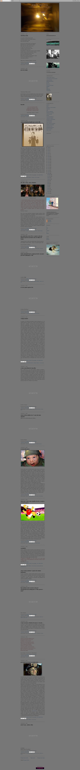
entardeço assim (24, 35)
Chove (47, 106)
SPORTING (48, 89)
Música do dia (40, 100)
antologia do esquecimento (50, 119)
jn (46, 231)
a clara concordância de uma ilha (28, 368)
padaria (33, 177)
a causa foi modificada (49, 116)
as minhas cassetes (33, 100)
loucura (41, 248)
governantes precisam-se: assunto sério (29, 662)
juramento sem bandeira (50, 124)
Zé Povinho (37, 177)
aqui (25, 561)
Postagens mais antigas (41, 757)
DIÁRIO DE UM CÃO (49, 81)
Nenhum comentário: (25, 63)
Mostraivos (48, 83)
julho (48, 182)
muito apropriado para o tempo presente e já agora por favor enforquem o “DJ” (32, 254)
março (48, 188)
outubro (48, 177)
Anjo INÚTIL (40, 5)
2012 (48, 168)
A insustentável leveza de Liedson (51, 78)
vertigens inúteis (24, 318)
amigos (27, 100)
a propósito (23, 548)
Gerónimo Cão (49, 221)
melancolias (28, 633)
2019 (48, 158)
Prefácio (47, 238)
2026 (48, 147)
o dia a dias (25, 617)
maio (48, 185)
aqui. (28, 561)
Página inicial (33, 757)
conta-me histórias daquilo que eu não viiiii (30, 122)
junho (48, 183)
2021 (48, 155)
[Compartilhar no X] (32, 63)
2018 (48, 159)
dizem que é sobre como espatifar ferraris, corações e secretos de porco (33, 502)
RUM (47, 87)
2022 (48, 153)
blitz (47, 227)
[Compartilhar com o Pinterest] (34, 63)
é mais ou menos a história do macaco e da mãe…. (32, 623)
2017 (48, 161)
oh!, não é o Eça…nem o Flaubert (28, 182)
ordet (47, 110)
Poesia (27, 64)
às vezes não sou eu (25, 449)
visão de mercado (49, 114)
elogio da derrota (49, 122)
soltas (42, 633)
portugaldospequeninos (50, 127)
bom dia (22, 104)
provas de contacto (49, 128)
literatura (37, 248)
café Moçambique (49, 120)
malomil (47, 115)
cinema (33, 248)
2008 (48, 193)
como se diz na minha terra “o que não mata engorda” (31, 415)
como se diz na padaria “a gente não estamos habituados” (31, 571)
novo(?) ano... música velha (27, 725)
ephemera (47, 104)
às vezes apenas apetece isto (27, 287)
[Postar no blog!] (30, 63)
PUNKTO (47, 86)
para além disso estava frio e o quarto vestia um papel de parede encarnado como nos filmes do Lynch (31, 237)
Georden (47, 82)
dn (46, 229)
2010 (48, 171)
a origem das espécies (49, 118)
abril (48, 186)
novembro (49, 176)
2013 (48, 167)
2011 (48, 170)
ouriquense (48, 108)
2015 (48, 164)
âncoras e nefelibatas (49, 111)
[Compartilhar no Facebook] (33, 63)
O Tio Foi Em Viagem (49, 85)
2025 (48, 149)
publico (47, 233)
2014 (48, 165)
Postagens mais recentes (24, 757)
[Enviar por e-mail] (29, 63)
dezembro (49, 174)
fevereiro (48, 189)
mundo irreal (28, 177)
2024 (48, 150)
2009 (48, 173)
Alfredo (27, 248)
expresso (47, 230)
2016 (48, 162)
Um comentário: (40, 360)
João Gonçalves (34, 710)
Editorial (47, 239)
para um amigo (24, 70)
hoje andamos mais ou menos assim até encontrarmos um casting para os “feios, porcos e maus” (32, 589)
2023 (48, 152)
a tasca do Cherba (49, 79)
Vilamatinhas (48, 90)
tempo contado (48, 129)
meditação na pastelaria (50, 112)
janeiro (48, 191)
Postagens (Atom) (26, 760)
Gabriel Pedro (49, 220)
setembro (48, 179)
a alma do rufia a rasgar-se (50, 77)
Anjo (30, 248)
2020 (48, 156)
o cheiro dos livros (49, 126)
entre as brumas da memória (50, 123)
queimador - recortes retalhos (51, 107)
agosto (48, 180)
